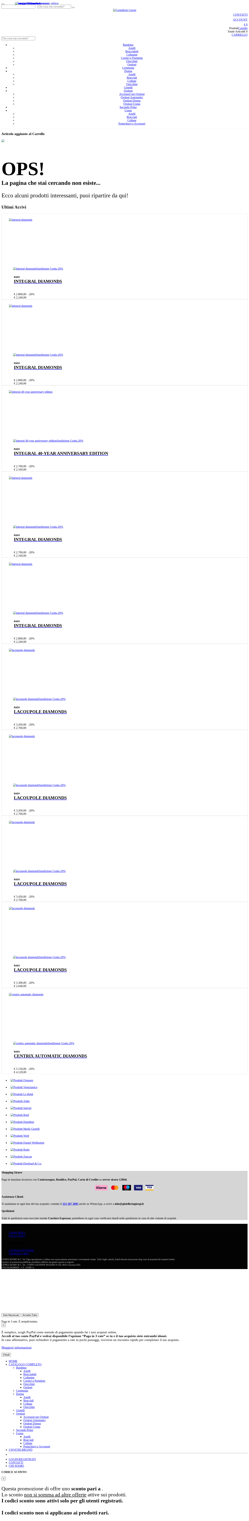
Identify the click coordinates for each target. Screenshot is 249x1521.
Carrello (243, 28)
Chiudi (6, 1354)
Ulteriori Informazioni (14, 1308)
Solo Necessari (11, 1315)
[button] (246, 24)
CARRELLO (240, 34)
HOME (13, 1361)
